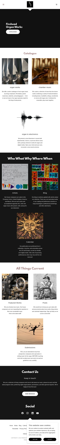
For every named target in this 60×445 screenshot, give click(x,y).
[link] (30, 4)
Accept (50, 439)
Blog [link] (20, 425)
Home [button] (11, 425)
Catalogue (13, 31)
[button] (6, 4)
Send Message (30, 393)
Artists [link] (16, 425)
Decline (35, 439)
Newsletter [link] (15, 428)
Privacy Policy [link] (23, 428)
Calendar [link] (25, 425)
